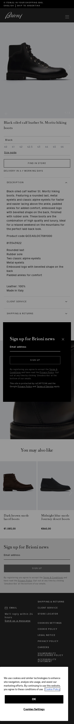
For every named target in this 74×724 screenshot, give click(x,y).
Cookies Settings (34, 709)
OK (34, 699)
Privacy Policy (47, 372)
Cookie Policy (52, 689)
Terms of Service (45, 386)
